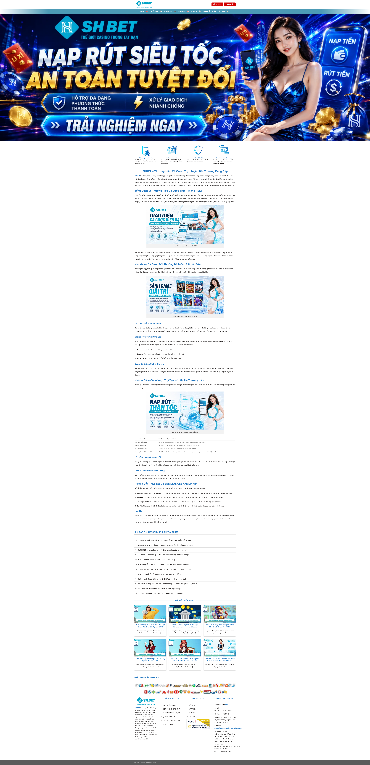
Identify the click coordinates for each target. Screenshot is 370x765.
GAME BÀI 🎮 (170, 11)
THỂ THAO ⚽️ (156, 11)
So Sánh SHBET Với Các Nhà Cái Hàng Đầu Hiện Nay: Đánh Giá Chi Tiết (220, 660)
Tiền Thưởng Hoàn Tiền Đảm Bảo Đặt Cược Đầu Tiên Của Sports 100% (150, 626)
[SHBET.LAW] (144, 4)
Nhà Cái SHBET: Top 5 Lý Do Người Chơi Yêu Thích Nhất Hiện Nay (185, 660)
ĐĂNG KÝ (230, 4)
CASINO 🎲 (196, 11)
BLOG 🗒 (206, 11)
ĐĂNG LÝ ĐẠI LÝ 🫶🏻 (220, 11)
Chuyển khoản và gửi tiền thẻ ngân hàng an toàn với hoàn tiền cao (185, 626)
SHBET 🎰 (143, 11)
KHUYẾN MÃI (165, 732)
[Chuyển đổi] (136, 540)
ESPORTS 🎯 (183, 11)
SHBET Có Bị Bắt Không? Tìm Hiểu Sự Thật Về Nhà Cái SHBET (150, 660)
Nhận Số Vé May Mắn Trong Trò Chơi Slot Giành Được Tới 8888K (220, 626)
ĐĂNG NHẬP (217, 4)
